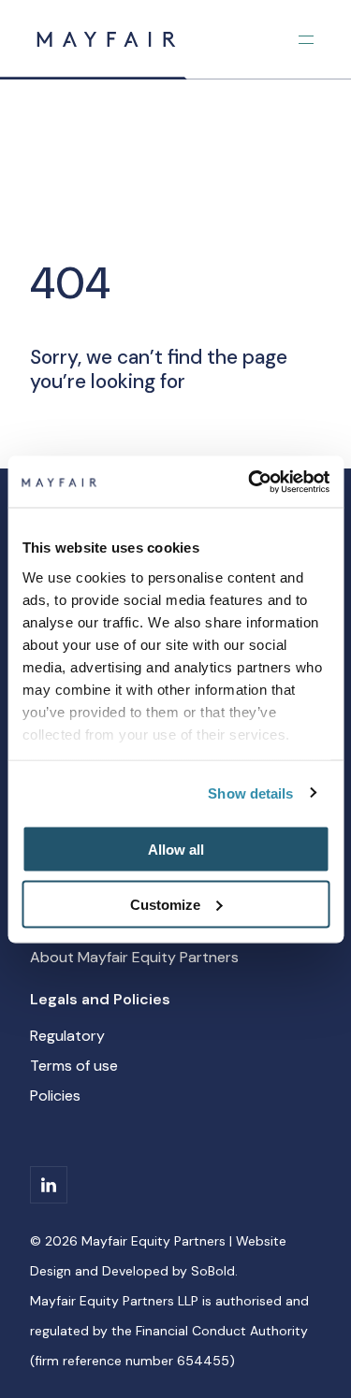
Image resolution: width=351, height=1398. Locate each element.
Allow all (176, 850)
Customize (165, 904)
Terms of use (74, 1065)
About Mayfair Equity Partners (134, 957)
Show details (250, 792)
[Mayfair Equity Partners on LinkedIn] (48, 1184)
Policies (55, 1095)
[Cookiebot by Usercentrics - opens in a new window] (249, 481)
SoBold (213, 1270)
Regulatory (67, 1035)
